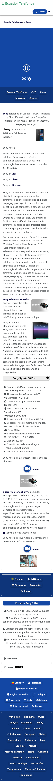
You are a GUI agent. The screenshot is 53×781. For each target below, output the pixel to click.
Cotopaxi (30, 734)
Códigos (40, 694)
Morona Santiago (14, 751)
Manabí (33, 745)
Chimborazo (14, 734)
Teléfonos (35, 579)
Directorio (20, 585)
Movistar (20, 97)
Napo (31, 751)
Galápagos (26, 774)
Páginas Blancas (28, 688)
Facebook (12, 658)
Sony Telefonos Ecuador (16, 299)
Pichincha (29, 716)
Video (35, 469)
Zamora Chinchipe (35, 769)
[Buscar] (36, 12)
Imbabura (30, 740)
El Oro (42, 734)
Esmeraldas (14, 740)
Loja (42, 740)
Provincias (35, 585)
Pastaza (17, 757)
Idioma (43, 700)
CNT (33, 92)
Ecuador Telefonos (19, 3)
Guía (29, 700)
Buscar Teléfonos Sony (15, 491)
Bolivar (15, 728)
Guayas (13, 722)
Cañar (26, 728)
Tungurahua (14, 769)
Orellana (43, 751)
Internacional (20, 706)
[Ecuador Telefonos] (49, 11)
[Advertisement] (26, 47)
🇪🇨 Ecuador (17, 579)
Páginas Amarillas (19, 694)
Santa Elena (32, 757)
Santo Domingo (18, 763)
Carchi (37, 728)
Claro (43, 92)
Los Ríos (20, 745)
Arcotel (33, 97)
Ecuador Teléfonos (17, 92)
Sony (6, 113)
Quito (41, 716)
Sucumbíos (37, 763)
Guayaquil (26, 722)
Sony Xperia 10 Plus (24, 378)
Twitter (10, 667)
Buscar (42, 12)
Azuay (39, 722)
